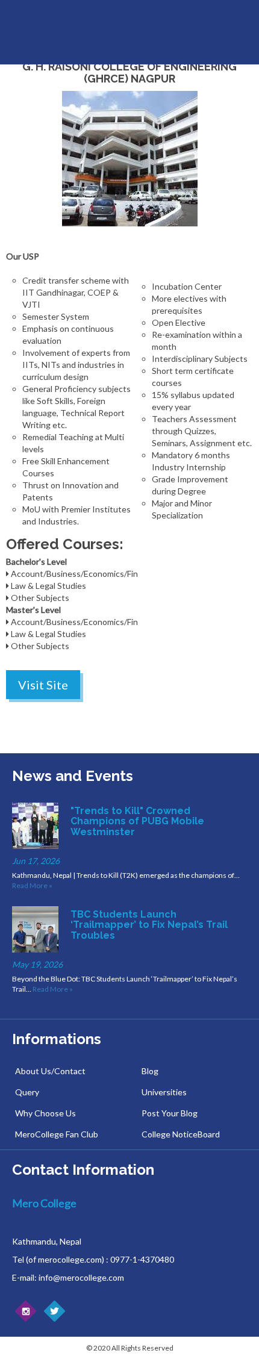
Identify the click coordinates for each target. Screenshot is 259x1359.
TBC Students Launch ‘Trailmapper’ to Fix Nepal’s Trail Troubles (149, 925)
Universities (164, 1092)
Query (27, 1092)
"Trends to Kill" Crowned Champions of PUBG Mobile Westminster (137, 821)
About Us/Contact (50, 1071)
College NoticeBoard (181, 1134)
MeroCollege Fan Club (56, 1134)
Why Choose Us (45, 1113)
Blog (150, 1071)
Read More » (32, 885)
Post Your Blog (170, 1113)
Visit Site (43, 684)
